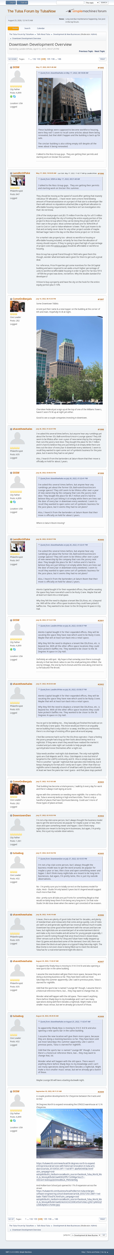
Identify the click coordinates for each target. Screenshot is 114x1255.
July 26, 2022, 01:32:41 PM (46, 429)
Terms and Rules (93, 1252)
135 (48, 59)
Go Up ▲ (104, 1252)
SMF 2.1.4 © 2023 (12, 1252)
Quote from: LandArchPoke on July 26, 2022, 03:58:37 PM (63, 626)
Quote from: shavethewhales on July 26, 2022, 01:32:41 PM (64, 478)
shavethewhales (22, 429)
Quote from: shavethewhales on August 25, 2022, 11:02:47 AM (65, 1021)
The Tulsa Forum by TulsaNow (31, 11)
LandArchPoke (21, 173)
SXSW (16, 67)
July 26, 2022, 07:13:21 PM (46, 620)
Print (102, 59)
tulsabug (18, 853)
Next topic (100, 51)
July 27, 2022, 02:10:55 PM (46, 815)
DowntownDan (22, 815)
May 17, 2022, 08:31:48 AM (46, 67)
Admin (93, 34)
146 (59, 59)
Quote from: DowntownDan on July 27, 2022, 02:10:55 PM (63, 858)
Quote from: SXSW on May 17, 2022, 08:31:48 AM (60, 179)
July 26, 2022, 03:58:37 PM (46, 539)
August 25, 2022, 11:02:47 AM (47, 961)
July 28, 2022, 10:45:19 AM (46, 914)
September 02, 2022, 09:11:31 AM (49, 1091)
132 (34, 59)
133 (38, 59)
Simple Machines (26, 1252)
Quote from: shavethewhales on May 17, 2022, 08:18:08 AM (64, 73)
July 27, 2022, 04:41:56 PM (46, 853)
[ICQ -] (11, 96)
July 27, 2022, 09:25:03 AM (46, 684)
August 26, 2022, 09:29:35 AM (47, 1016)
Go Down (12, 59)
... (31, 59)
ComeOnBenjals (22, 298)
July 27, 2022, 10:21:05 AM (46, 781)
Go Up (11, 1219)
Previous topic (86, 51)
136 (53, 59)
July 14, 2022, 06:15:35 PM (46, 299)
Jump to (67, 1235)
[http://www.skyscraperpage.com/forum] (11, 99)
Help (83, 1252)
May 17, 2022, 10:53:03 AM (46, 173)
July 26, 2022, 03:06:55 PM (46, 473)
